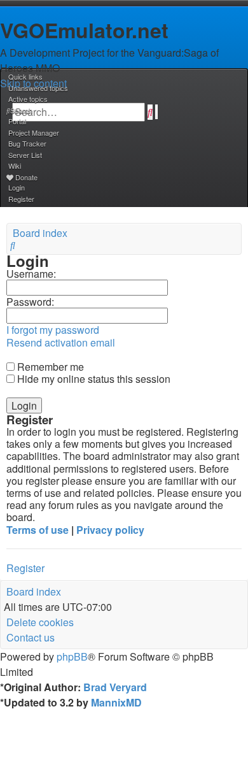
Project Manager (33, 132)
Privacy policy (110, 529)
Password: (30, 301)
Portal (17, 121)
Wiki (14, 166)
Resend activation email (60, 342)
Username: (31, 273)
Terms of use (37, 529)
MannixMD (116, 702)
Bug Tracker (27, 143)
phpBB (72, 656)
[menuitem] (37, 88)
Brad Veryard (115, 687)
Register (25, 568)
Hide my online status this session (92, 378)
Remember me (49, 366)
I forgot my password (52, 329)
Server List (25, 155)
